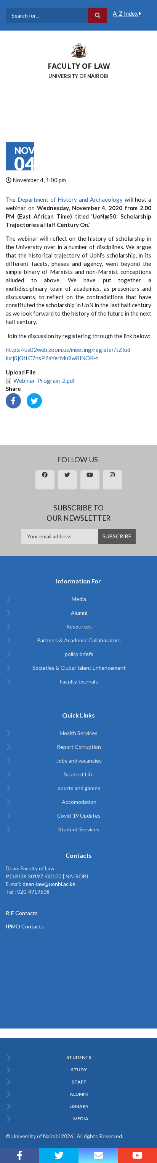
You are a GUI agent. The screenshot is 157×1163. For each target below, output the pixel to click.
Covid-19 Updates (79, 815)
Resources (79, 626)
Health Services (79, 733)
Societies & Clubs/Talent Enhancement (79, 667)
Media (79, 599)
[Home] (78, 49)
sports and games (79, 788)
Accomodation (79, 802)
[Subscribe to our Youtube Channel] (137, 1155)
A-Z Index (126, 13)
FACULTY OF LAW (79, 66)
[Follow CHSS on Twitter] (58, 1155)
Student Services (78, 829)
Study (79, 1069)
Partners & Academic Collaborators (79, 640)
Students (78, 1057)
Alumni (79, 612)
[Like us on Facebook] (19, 1155)
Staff (79, 1082)
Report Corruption (79, 746)
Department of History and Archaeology (70, 199)
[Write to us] (98, 1155)
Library (79, 1106)
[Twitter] (34, 400)
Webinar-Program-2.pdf (44, 380)
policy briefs (79, 654)
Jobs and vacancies (79, 760)
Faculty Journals (79, 681)
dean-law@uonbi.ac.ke (48, 884)
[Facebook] (13, 400)
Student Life (79, 774)
